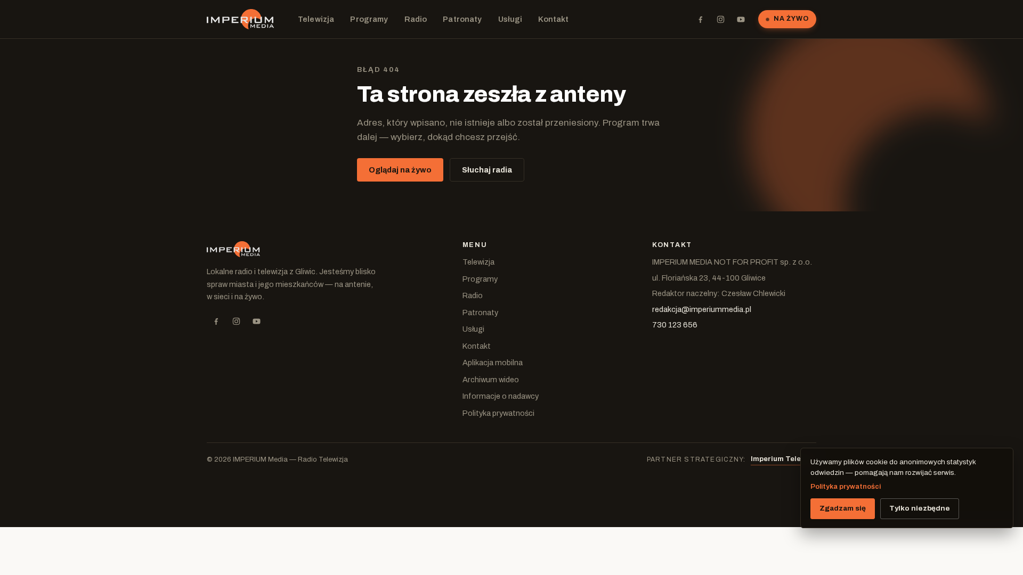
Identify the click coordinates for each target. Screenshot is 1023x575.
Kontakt (553, 19)
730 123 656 (674, 325)
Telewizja (316, 19)
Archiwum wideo (490, 379)
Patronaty (462, 19)
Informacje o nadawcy (500, 396)
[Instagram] (720, 19)
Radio (415, 19)
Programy (369, 19)
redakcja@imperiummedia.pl (701, 309)
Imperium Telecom (783, 459)
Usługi (510, 19)
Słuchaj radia (487, 170)
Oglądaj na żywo (400, 170)
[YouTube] (741, 19)
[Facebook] (700, 19)
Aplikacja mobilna (492, 362)
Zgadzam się (842, 508)
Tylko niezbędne (919, 508)
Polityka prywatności (498, 413)
